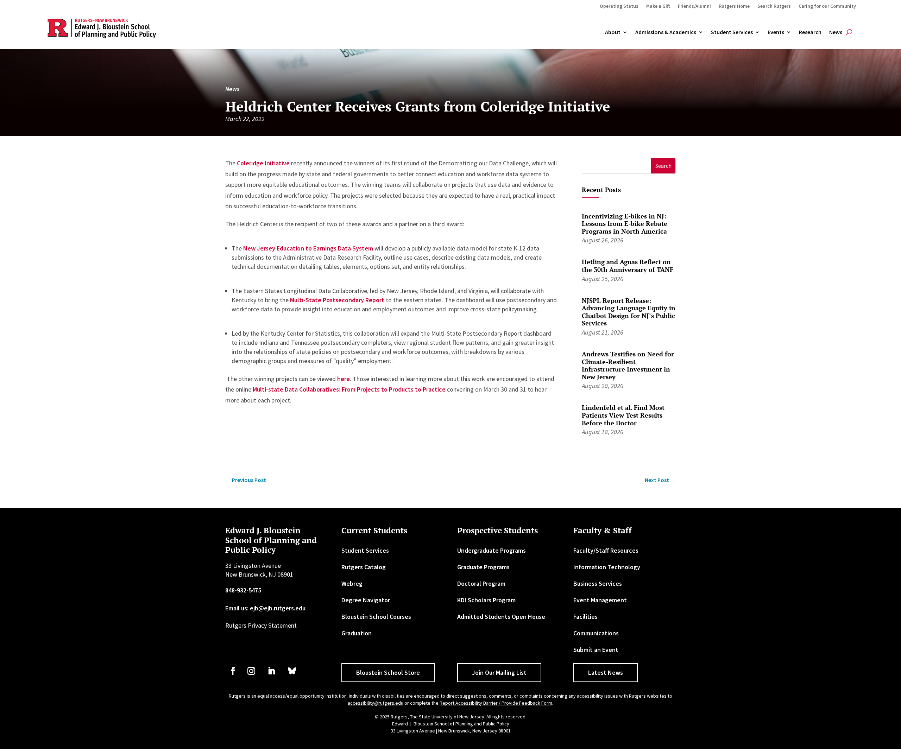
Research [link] (810, 32)
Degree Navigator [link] (365, 600)
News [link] (835, 32)
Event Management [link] (600, 600)
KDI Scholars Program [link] (486, 600)
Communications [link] (596, 633)
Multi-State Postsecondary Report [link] (337, 300)
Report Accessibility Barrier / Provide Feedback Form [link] (496, 703)
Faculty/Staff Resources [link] (605, 550)
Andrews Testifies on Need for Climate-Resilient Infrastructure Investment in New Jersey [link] (628, 365)
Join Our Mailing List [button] (499, 672)
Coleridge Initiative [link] (263, 163)
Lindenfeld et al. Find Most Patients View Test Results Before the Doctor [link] (623, 415)
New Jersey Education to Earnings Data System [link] (308, 248)
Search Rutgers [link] (774, 6)
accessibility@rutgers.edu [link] (375, 703)
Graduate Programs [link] (483, 567)
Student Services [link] (732, 32)
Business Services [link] (597, 583)
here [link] (343, 379)
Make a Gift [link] (658, 6)
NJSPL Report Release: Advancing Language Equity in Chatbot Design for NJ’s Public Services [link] (628, 312)
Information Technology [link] (606, 567)
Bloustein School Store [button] (388, 672)
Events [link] (776, 32)
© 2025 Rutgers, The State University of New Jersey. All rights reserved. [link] (451, 716)
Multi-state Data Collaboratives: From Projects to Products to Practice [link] (349, 389)
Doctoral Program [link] (481, 583)
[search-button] (849, 32)
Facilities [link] (585, 616)
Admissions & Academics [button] (665, 32)
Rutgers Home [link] (734, 6)
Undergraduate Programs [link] (491, 550)
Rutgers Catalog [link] (363, 567)
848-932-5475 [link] (243, 590)
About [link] (612, 32)
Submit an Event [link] (595, 650)
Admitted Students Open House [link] (501, 616)
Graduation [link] (356, 633)
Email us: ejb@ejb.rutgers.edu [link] (265, 608)
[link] (245, 480)
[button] (663, 165)
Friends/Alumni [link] (694, 6)
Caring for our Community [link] (827, 6)
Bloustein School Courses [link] (376, 616)
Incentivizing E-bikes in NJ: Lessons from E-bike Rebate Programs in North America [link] (624, 223)
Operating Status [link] (619, 6)
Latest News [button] (605, 672)
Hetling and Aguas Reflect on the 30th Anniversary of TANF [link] (627, 266)
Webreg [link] (352, 583)
